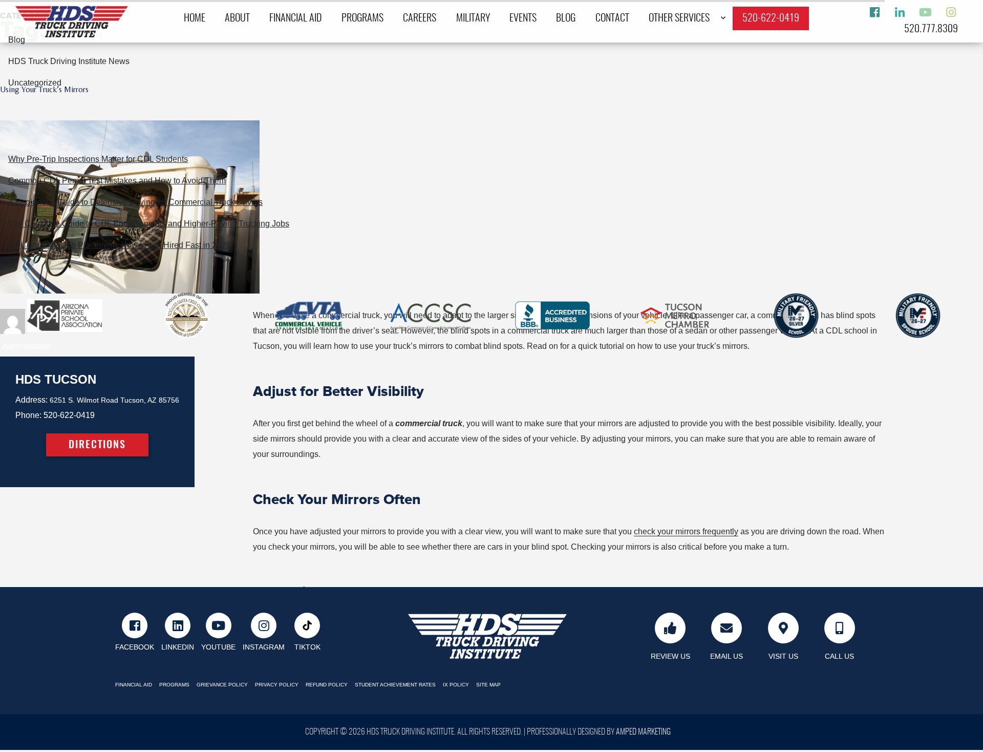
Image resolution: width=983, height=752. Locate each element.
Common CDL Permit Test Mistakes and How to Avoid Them (117, 180)
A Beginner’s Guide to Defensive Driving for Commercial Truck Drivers (135, 202)
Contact (612, 18)
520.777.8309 (931, 29)
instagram (264, 647)
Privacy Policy (276, 684)
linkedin (177, 647)
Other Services (679, 18)
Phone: (28, 415)
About (237, 18)
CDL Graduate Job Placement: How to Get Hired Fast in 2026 (119, 245)
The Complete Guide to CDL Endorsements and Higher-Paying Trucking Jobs (148, 223)
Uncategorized (34, 82)
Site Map (488, 684)
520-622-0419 (770, 18)
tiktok (307, 647)
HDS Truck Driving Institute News (69, 61)
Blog (565, 18)
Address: (31, 399)
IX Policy (456, 684)
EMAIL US (726, 656)
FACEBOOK (134, 647)
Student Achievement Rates (395, 684)
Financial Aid (295, 18)
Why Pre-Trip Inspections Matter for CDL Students (98, 159)
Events (523, 18)
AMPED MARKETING (643, 732)
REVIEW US (670, 656)
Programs (362, 18)
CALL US (839, 656)
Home (194, 18)
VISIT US (783, 656)
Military (473, 18)
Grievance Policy (222, 684)
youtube (218, 647)
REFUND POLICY (327, 684)
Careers (419, 18)
